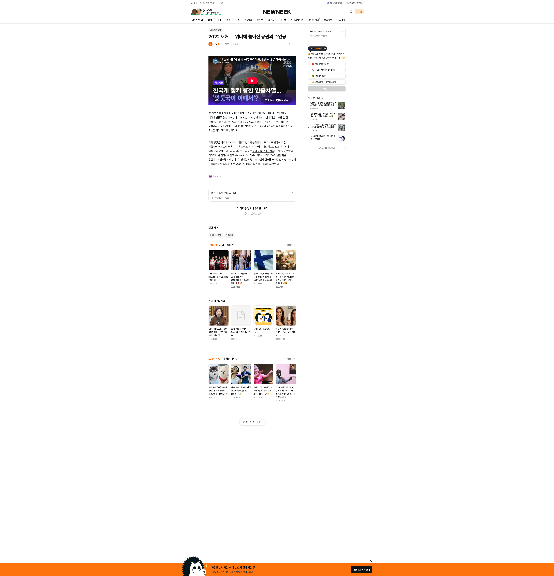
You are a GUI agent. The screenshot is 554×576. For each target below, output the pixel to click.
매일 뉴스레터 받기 (361, 569)
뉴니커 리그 (313, 19)
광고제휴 (341, 19)
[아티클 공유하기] (290, 44)
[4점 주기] (256, 213)
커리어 (260, 19)
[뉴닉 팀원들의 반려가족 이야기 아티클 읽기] (205, 11)
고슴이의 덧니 (215, 30)
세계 (228, 19)
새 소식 (221, 3)
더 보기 (290, 245)
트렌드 (271, 19)
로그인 (359, 11)
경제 (219, 19)
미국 (212, 235)
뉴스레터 (328, 19)
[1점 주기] (245, 213)
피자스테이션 (297, 19)
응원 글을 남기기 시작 (263, 151)
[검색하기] (351, 11)
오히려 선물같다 (261, 163)
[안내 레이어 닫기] (370, 560)
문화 (220, 235)
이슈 (282, 19)
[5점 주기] (259, 213)
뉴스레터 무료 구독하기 (207, 3)
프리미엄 (196, 19)
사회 (237, 19)
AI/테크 (248, 19)
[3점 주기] (252, 213)
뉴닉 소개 (193, 3)
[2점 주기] (249, 213)
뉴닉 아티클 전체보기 (327, 148)
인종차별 (229, 235)
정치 (210, 19)
